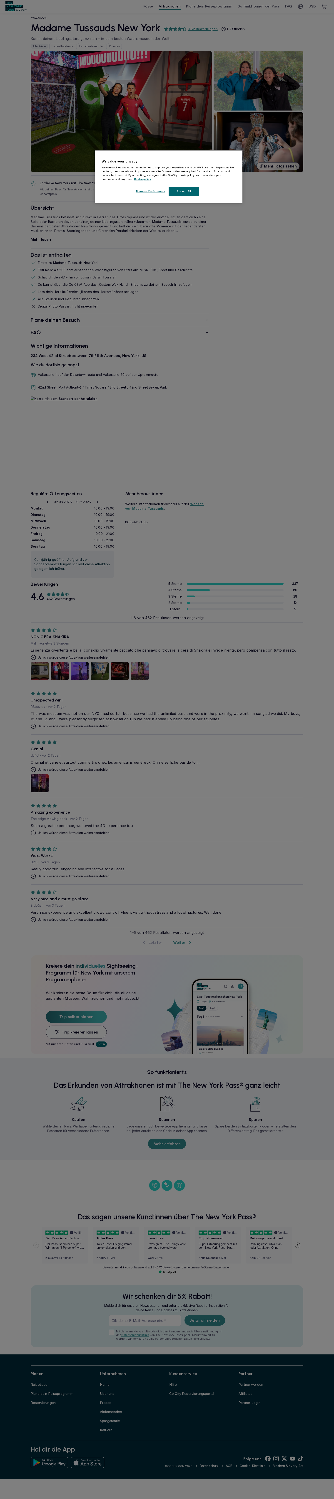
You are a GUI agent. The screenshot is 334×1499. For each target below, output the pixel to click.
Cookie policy (142, 179)
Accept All (184, 191)
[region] (168, 177)
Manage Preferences (150, 191)
